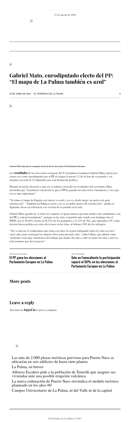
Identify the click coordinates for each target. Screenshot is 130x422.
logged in (30, 310)
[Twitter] (69, 5)
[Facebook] (60, 5)
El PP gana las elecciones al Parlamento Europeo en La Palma (31, 259)
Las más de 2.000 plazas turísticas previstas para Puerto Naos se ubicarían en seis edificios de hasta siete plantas (63, 359)
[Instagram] (65, 5)
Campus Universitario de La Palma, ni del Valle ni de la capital (62, 390)
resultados (21, 173)
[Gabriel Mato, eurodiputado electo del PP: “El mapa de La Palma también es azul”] (65, 132)
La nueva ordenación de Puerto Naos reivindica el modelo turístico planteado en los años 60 (65, 383)
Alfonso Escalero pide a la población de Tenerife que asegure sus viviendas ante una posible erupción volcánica (64, 373)
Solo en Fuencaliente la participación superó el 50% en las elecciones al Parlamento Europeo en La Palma (95, 261)
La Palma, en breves (28, 366)
